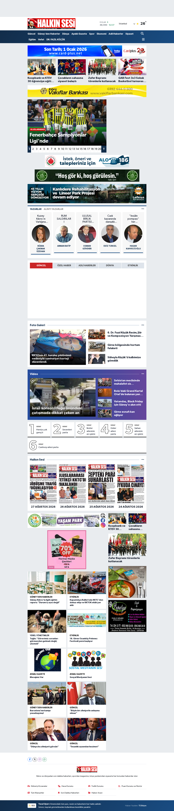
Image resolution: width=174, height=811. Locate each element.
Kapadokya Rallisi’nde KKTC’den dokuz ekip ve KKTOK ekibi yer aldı (86, 602)
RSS (33, 806)
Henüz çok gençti (41, 431)
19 (95, 149)
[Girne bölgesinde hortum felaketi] (96, 346)
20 (99, 149)
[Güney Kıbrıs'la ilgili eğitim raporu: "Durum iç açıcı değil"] (47, 582)
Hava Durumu (67, 786)
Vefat (41, 39)
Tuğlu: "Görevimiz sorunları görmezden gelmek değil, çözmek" (44, 641)
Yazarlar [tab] (35, 209)
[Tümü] (143, 460)
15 (81, 149)
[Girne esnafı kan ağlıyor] (105, 413)
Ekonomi (101, 34)
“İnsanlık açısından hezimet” (84, 747)
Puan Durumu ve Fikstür (132, 786)
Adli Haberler (116, 34)
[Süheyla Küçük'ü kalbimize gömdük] (96, 359)
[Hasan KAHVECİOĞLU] (133, 234)
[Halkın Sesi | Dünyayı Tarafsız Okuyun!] (51, 23)
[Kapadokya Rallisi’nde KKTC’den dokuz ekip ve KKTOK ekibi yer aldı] (86, 582)
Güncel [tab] (41, 265)
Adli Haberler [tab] (87, 265)
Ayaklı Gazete (79, 34)
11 (66, 149)
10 (62, 149)
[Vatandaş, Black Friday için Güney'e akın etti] (105, 403)
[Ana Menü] (143, 40)
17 (88, 149)
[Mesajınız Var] (47, 660)
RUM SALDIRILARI (64, 218)
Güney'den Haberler (49, 34)
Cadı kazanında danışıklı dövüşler (110, 218)
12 (70, 149)
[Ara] (142, 34)
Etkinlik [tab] (133, 265)
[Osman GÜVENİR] (87, 234)
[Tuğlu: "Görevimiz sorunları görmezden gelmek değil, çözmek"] (47, 621)
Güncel (31, 34)
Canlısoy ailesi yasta (48, 447)
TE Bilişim (142, 806)
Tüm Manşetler (37, 793)
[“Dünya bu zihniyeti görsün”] (47, 729)
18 (92, 149)
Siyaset (129, 34)
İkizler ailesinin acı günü (91, 431)
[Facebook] (30, 759)
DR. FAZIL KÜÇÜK (55, 39)
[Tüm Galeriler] (143, 325)
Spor (91, 34)
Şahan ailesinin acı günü (138, 431)
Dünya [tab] (110, 265)
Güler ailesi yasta (113, 431)
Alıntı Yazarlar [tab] (53, 209)
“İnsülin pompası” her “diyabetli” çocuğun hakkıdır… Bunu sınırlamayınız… (133, 218)
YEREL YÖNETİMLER (39, 635)
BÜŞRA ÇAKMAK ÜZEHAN (40, 248)
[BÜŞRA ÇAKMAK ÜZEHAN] (41, 234)
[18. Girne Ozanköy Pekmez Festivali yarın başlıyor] (86, 621)
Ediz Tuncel (110, 246)
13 (73, 149)
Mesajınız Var (37, 677)
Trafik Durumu (97, 786)
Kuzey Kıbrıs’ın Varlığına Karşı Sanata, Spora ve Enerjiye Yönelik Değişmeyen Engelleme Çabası (40, 218)
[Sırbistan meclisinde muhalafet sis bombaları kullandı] (105, 382)
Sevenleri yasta (67, 431)
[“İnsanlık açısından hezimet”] (86, 729)
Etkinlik (74, 597)
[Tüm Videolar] (143, 374)
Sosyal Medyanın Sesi (81, 677)
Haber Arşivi (97, 793)
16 (84, 149)
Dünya (65, 34)
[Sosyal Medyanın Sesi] (86, 660)
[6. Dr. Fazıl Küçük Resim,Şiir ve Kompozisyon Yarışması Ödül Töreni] (96, 334)
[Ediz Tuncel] (110, 234)
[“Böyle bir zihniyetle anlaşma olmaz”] (86, 693)
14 (77, 149)
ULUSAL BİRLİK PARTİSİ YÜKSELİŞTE (87, 218)
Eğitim (32, 39)
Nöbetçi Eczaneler (39, 786)
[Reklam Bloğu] (87, 51)
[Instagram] (39, 759)
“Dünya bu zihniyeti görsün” (44, 747)
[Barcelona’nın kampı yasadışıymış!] (47, 693)
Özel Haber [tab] (64, 265)
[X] (34, 759)
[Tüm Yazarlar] (143, 209)
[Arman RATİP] (64, 234)
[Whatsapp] (44, 759)
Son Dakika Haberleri (70, 793)
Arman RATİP (64, 246)
